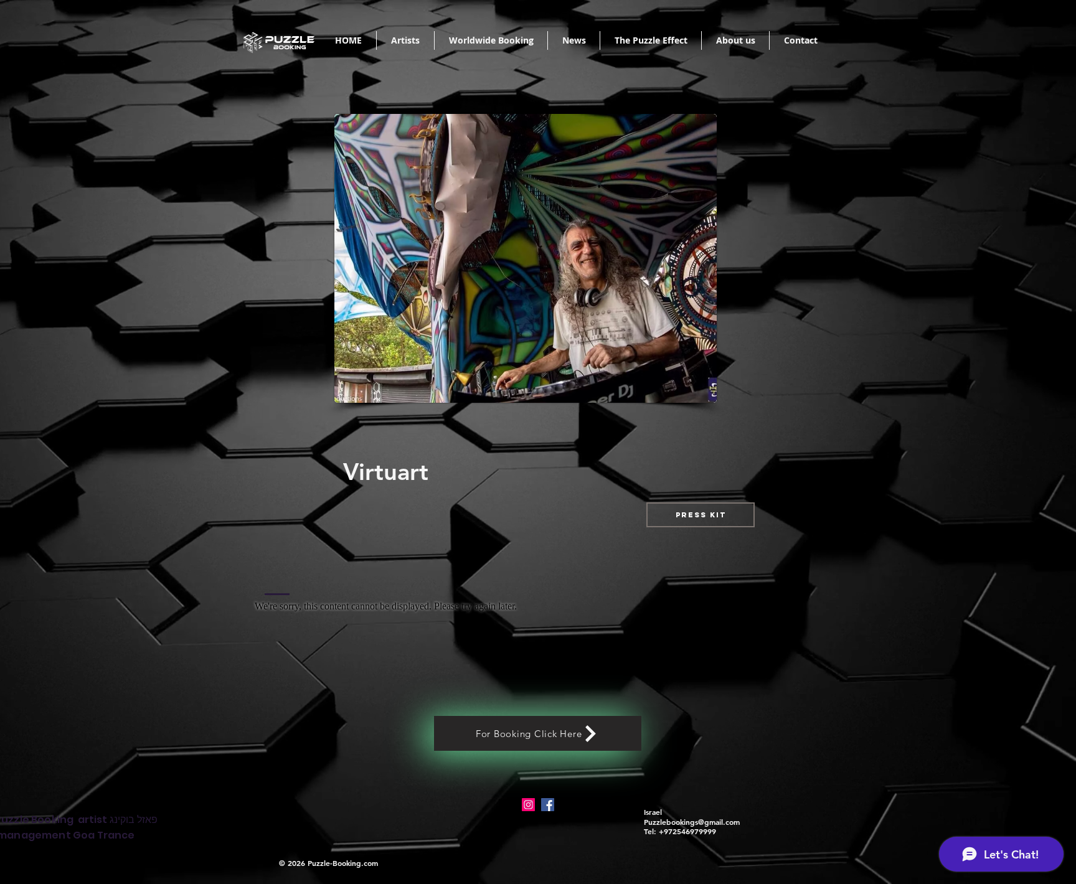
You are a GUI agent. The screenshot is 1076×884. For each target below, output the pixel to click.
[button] (700, 514)
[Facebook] (547, 804)
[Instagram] (528, 804)
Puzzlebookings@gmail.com (692, 822)
